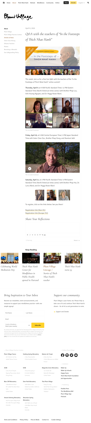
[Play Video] (52, 113)
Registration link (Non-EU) (35, 210)
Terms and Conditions (10, 420)
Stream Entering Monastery (12, 397)
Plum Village (8, 32)
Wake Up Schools (66, 370)
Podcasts (63, 396)
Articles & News (9, 37)
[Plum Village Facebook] (62, 355)
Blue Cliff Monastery (10, 381)
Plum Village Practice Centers (13, 34)
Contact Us (45, 420)
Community (49, 3)
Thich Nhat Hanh (23, 3)
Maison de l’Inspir (47, 354)
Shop (66, 3)
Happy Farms (65, 373)
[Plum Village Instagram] (67, 355)
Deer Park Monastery (29, 381)
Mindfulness (40, 3)
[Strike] (32, 235)
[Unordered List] (37, 235)
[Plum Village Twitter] (71, 355)
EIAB (24, 368)
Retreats (32, 3)
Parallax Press (65, 388)
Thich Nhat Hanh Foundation (70, 376)
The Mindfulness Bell (67, 391)
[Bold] (27, 235)
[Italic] (30, 235)
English (81, 3)
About (14, 3)
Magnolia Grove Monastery (50, 368)
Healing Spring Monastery (31, 354)
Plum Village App (66, 394)
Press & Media (35, 420)
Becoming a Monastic (10, 49)
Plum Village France (10, 354)
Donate (73, 3)
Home (8, 3)
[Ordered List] (35, 235)
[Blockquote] (40, 235)
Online (57, 3)
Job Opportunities (66, 378)
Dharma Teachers (9, 43)
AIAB (5, 368)
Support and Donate (62, 312)
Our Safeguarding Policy (11, 52)
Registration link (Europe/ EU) (36, 213)
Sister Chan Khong (9, 40)
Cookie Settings (56, 420)
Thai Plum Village (47, 381)
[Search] (88, 2)
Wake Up (63, 368)
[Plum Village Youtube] (76, 355)
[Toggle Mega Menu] (3, 2)
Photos (6, 46)
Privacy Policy (24, 420)
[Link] (42, 235)
